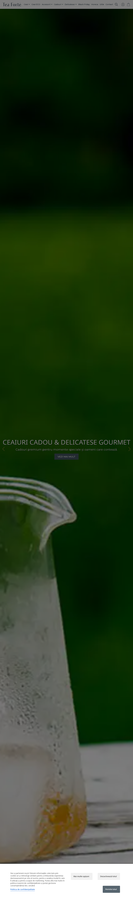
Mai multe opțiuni (81, 876)
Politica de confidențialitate (22, 889)
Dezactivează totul (108, 876)
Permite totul (111, 889)
